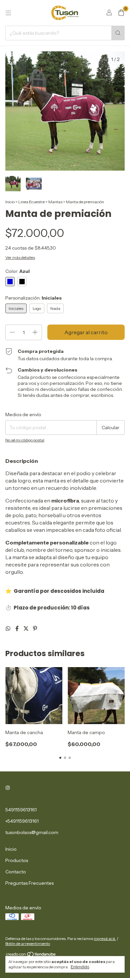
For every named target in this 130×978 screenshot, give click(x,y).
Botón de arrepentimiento (27, 943)
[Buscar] (118, 33)
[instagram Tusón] (7, 788)
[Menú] (8, 13)
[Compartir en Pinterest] (35, 628)
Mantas (55, 201)
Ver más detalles (20, 257)
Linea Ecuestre (31, 201)
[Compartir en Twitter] (26, 628)
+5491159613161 (22, 821)
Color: (17, 271)
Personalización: (33, 298)
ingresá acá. (105, 938)
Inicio (10, 201)
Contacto (15, 872)
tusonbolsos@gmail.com (31, 832)
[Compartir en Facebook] (17, 628)
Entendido (80, 967)
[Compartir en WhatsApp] (8, 628)
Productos (16, 860)
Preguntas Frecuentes (29, 883)
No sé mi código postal (24, 440)
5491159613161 (21, 810)
